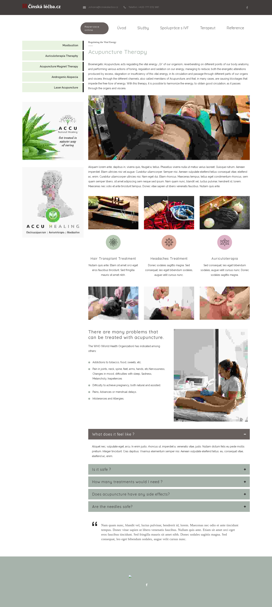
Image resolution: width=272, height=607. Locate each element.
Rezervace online (92, 28)
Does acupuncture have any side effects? (131, 494)
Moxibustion (70, 45)
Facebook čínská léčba (146, 584)
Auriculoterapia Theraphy (61, 55)
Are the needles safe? (112, 506)
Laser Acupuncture (66, 87)
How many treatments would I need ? (127, 481)
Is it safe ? (101, 469)
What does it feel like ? (113, 434)
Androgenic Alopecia (65, 77)
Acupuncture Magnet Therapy (59, 66)
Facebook (247, 7)
